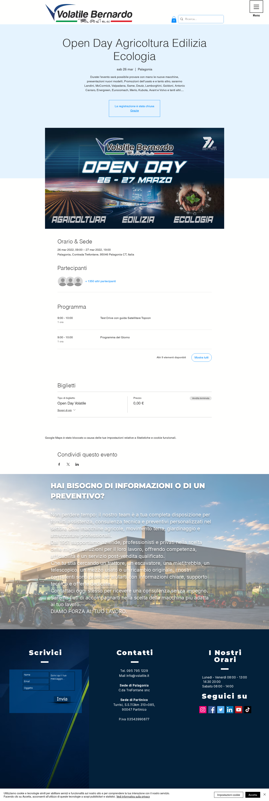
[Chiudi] (264, 794)
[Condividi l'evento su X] (68, 464)
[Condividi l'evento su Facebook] (59, 464)
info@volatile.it (137, 676)
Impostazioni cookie (228, 795)
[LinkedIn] (229, 709)
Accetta (253, 795)
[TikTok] (247, 709)
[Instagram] (202, 709)
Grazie (134, 110)
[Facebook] (211, 709)
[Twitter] (220, 709)
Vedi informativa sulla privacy (133, 796)
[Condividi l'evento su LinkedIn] (77, 464)
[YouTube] (238, 709)
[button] (174, 19)
